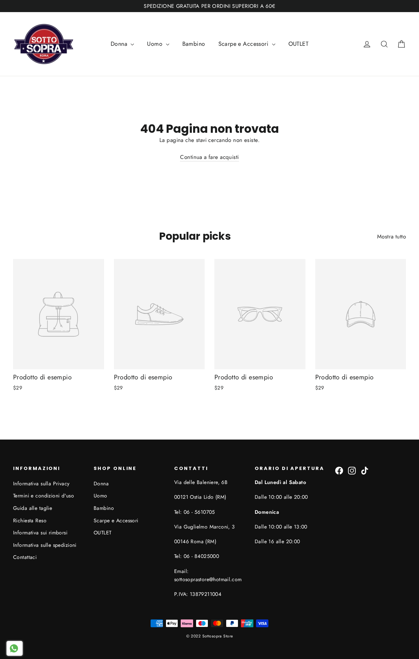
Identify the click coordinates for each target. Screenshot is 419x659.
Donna (120, 44)
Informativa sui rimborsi (40, 532)
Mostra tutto (391, 236)
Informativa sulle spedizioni (45, 545)
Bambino (193, 44)
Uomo (155, 44)
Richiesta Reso (29, 520)
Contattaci (25, 557)
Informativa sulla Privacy (41, 483)
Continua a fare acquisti (209, 157)
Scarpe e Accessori (244, 44)
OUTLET (298, 44)
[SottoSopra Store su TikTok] (365, 470)
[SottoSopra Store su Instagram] (352, 470)
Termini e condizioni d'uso (43, 495)
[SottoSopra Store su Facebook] (339, 470)
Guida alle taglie (32, 508)
